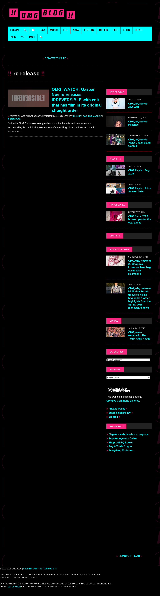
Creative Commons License (122, 400)
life (115, 30)
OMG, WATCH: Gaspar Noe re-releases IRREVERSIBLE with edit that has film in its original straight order (77, 100)
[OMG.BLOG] (43, 13)
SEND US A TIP (50, 569)
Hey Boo (82, 116)
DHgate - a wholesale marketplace (128, 434)
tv (22, 37)
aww (76, 30)
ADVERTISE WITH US (32, 569)
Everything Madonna (120, 450)
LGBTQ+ (89, 30)
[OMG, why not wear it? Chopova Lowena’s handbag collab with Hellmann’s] (115, 264)
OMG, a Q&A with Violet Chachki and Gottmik (139, 142)
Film (75, 116)
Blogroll (113, 416)
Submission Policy (119, 412)
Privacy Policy (116, 408)
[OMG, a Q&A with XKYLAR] (115, 106)
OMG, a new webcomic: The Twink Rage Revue (139, 335)
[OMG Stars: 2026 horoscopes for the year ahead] (115, 219)
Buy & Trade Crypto (120, 446)
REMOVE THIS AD (55, 58)
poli (32, 37)
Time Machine (95, 116)
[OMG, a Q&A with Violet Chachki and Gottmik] (115, 142)
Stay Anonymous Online (122, 438)
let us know (14, 587)
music (54, 30)
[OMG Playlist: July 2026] (115, 173)
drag (138, 30)
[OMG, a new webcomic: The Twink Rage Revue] (115, 335)
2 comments (14, 119)
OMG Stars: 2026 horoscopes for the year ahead (139, 219)
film (13, 37)
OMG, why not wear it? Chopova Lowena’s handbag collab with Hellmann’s (139, 267)
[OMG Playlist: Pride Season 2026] (115, 191)
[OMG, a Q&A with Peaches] (115, 124)
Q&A (42, 30)
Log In (14, 30)
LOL (65, 30)
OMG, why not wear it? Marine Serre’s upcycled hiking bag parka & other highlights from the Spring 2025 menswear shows (139, 298)
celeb (103, 30)
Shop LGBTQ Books (120, 442)
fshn (126, 30)
